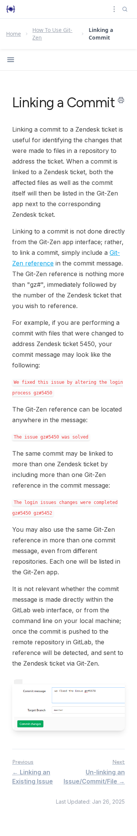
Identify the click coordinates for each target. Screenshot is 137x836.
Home (13, 33)
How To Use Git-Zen (52, 33)
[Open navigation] (10, 59)
